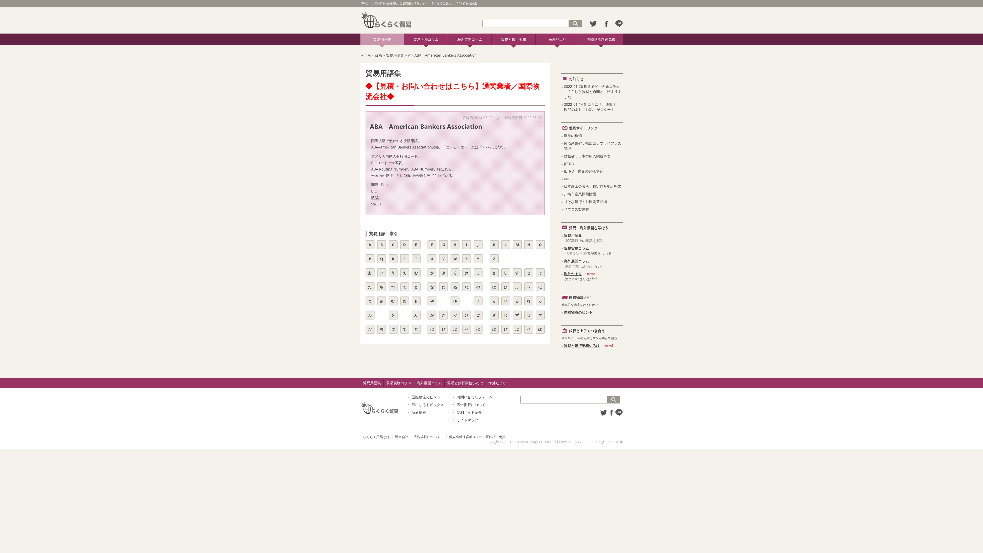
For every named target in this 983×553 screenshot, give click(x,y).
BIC (374, 191)
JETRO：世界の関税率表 (583, 171)
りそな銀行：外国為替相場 (585, 201)
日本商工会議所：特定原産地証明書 (592, 186)
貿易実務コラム (426, 39)
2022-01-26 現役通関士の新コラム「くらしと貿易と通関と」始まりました (592, 91)
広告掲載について (471, 404)
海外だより (557, 39)
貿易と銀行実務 (513, 39)
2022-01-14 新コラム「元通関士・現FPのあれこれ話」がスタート (592, 107)
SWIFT (376, 203)
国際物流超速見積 (601, 39)
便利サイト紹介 (469, 412)
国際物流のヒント (578, 312)
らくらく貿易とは (376, 436)
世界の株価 (573, 135)
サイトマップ (467, 420)
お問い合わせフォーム (475, 397)
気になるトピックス (428, 404)
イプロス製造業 (576, 209)
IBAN (375, 197)
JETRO (569, 163)
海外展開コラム (469, 39)
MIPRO (569, 178)
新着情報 (419, 412)
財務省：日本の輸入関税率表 (587, 156)
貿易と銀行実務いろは (582, 345)
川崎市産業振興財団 (580, 194)
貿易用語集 (382, 39)
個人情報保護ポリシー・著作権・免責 (477, 436)
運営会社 (401, 436)
